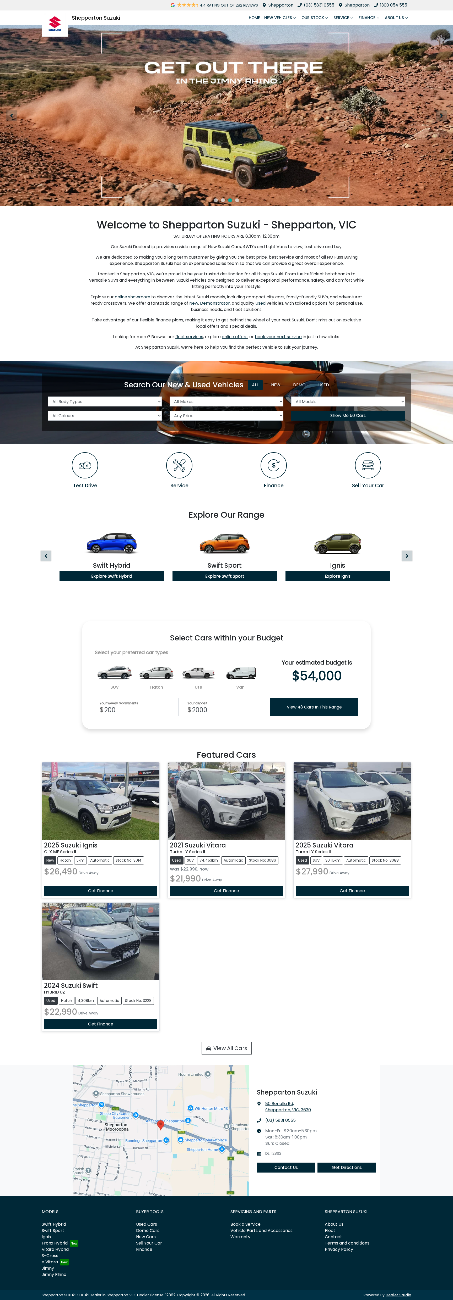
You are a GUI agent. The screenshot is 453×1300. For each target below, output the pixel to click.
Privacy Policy (339, 1249)
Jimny (48, 1268)
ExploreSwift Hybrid (111, 576)
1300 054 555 (393, 5)
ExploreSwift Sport (224, 576)
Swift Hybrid (54, 1224)
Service (341, 17)
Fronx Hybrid (55, 1243)
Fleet (330, 1231)
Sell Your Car (149, 1243)
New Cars (146, 1237)
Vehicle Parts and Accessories (261, 1231)
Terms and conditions (347, 1243)
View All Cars (230, 1048)
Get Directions (347, 1167)
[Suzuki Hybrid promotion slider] (223, 200)
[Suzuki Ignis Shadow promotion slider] (237, 200)
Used (261, 303)
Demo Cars (147, 1231)
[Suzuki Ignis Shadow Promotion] (226, 115)
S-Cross (50, 1256)
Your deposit (197, 703)
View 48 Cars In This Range (314, 707)
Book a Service (245, 1224)
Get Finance (100, 891)
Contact (333, 1237)
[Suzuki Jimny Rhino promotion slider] (230, 200)
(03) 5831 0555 (319, 5)
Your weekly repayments (119, 703)
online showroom (132, 297)
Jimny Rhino (54, 1274)
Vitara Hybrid (55, 1249)
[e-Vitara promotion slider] (216, 200)
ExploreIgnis (337, 576)
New (193, 303)
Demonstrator (215, 303)
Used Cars (146, 1224)
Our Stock (312, 17)
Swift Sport (53, 1231)
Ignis (46, 1237)
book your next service (278, 337)
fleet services (189, 337)
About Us (394, 17)
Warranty (240, 1237)
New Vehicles (278, 17)
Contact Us (286, 1167)
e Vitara (50, 1262)
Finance (367, 17)
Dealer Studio (398, 1295)
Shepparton (280, 5)
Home (254, 17)
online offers (234, 337)
